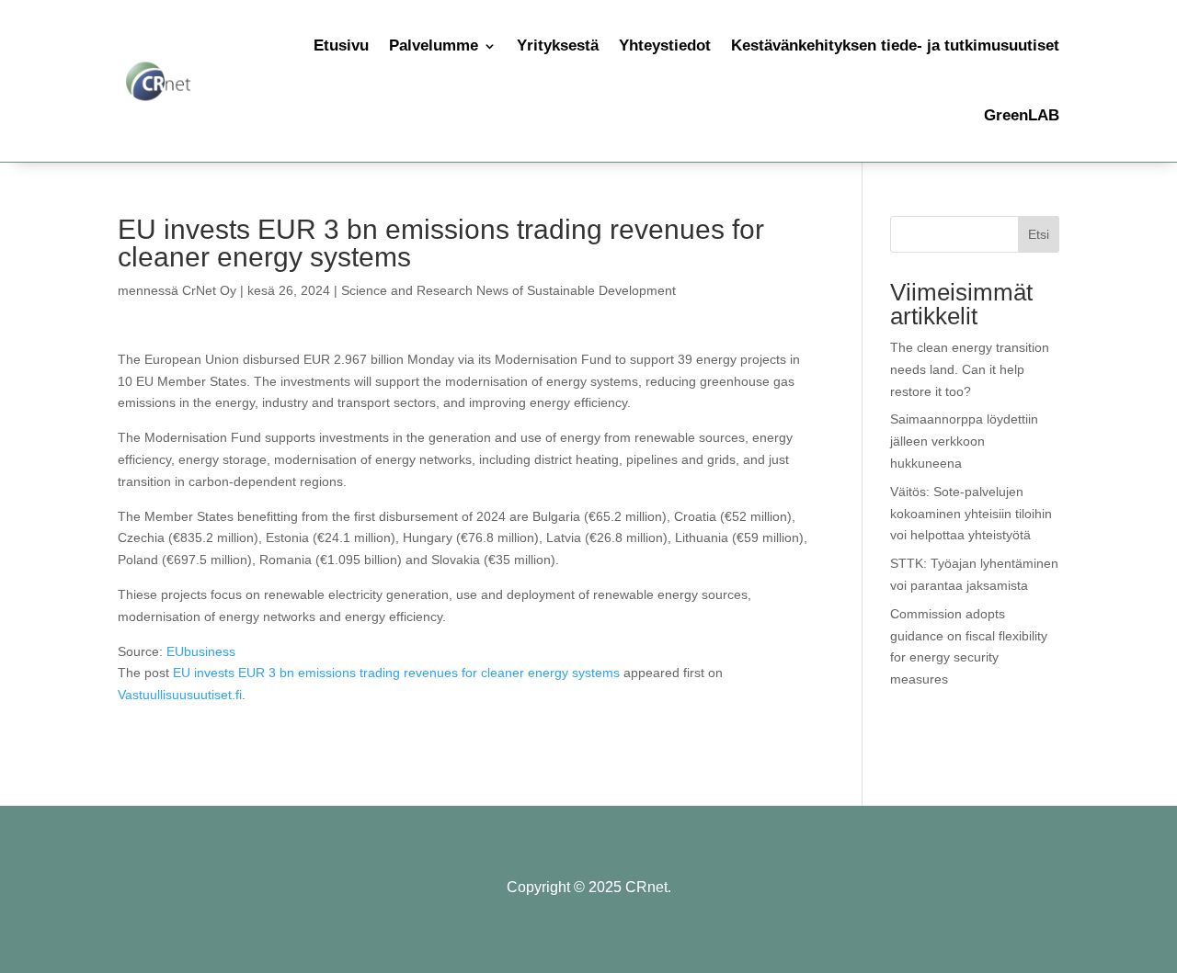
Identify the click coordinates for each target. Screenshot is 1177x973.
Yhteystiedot (665, 45)
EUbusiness (200, 651)
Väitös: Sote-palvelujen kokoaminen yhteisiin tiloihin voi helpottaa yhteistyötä (971, 513)
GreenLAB (1021, 115)
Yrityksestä (558, 45)
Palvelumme (433, 45)
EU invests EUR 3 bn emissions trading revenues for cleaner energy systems (396, 672)
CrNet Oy (209, 290)
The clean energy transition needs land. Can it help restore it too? (969, 369)
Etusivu (341, 45)
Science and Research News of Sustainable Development (508, 290)
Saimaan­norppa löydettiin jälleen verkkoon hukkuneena (964, 441)
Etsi (1038, 234)
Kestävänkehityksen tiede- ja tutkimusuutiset (895, 45)
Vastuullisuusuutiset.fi (180, 694)
